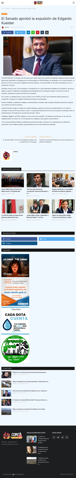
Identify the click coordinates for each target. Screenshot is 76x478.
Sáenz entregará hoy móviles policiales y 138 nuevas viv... (31, 381)
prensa (7, 27)
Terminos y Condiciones (66, 474)
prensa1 (29, 220)
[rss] (67, 437)
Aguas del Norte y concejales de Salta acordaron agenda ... (62, 190)
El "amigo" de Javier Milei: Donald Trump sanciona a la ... (30, 400)
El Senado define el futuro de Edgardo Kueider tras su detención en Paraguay (20, 141)
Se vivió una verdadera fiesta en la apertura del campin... (43, 439)
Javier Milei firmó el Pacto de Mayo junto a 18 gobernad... (11, 190)
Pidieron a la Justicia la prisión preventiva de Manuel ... (30, 372)
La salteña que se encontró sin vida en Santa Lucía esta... (43, 450)
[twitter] (58, 437)
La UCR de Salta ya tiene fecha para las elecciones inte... (12, 216)
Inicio (2, 8)
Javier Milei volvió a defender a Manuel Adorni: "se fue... (37, 216)
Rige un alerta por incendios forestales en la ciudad (29, 409)
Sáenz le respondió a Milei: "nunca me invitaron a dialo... (62, 216)
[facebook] (54, 437)
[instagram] (62, 437)
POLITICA (7, 8)
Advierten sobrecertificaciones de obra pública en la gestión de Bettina (56, 141)
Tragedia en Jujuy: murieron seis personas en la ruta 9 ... (43, 461)
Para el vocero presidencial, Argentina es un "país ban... (30, 391)
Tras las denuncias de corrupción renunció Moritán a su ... (37, 191)
